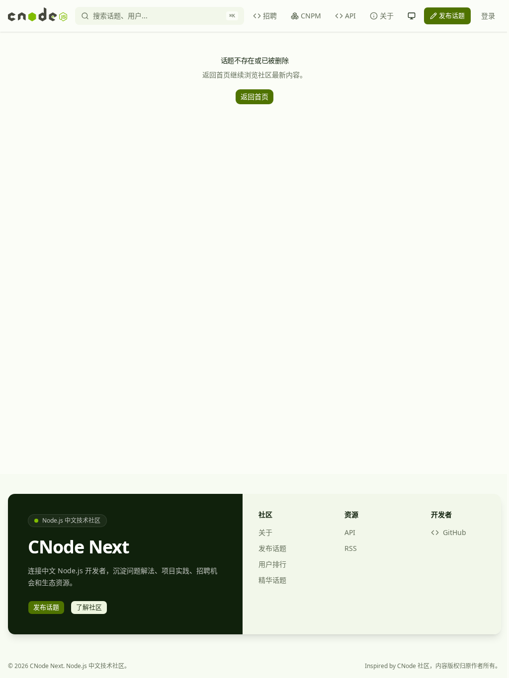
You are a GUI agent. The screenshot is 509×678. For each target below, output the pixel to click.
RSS (350, 548)
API (350, 15)
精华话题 (272, 580)
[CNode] (37, 16)
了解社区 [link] (89, 607)
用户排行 (272, 564)
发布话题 (272, 548)
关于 (387, 15)
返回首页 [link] (254, 96)
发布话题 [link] (452, 15)
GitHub (454, 532)
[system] (412, 16)
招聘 (270, 15)
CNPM (311, 15)
